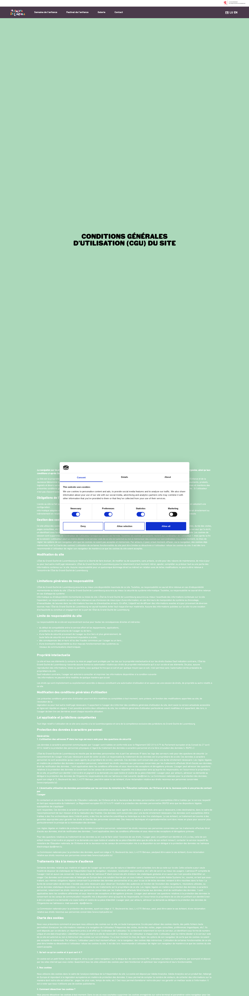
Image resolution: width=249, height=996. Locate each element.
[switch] (108, 514)
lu (231, 12)
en (235, 12)
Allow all (166, 526)
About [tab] (168, 477)
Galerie (101, 12)
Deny (83, 526)
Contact (119, 12)
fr (227, 12)
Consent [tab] (81, 477)
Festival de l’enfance (77, 12)
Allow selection (124, 526)
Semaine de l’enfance (45, 12)
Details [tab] (124, 477)
